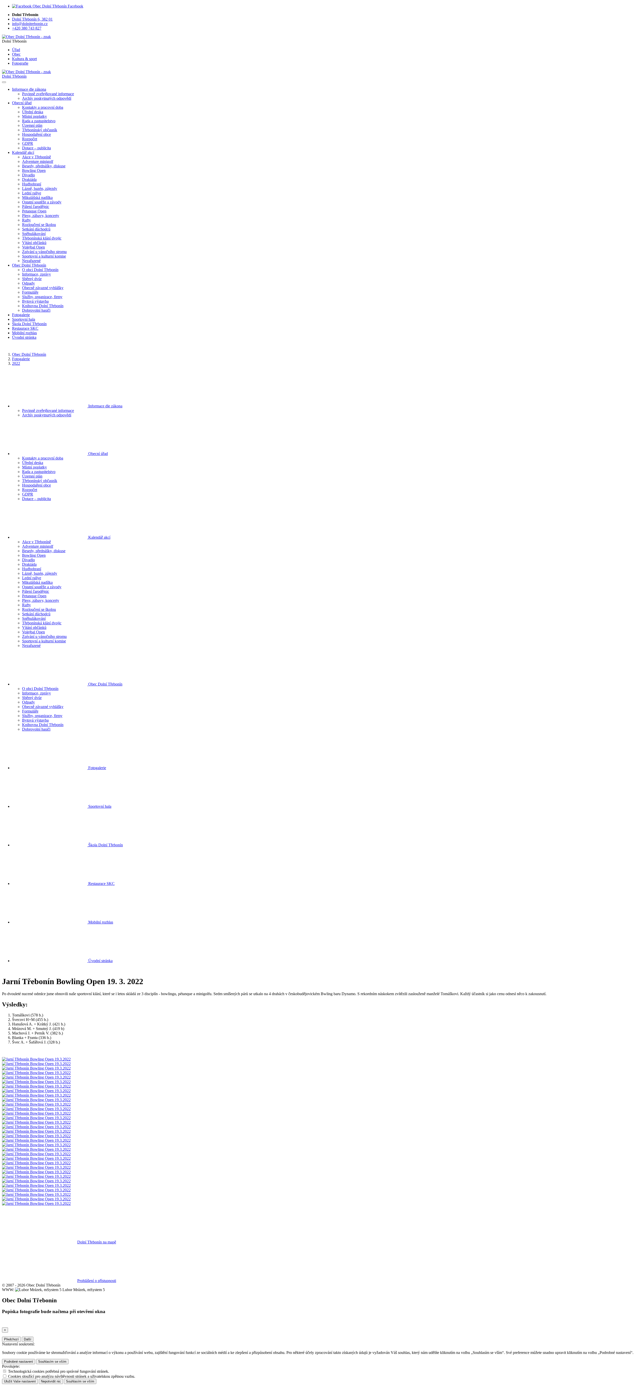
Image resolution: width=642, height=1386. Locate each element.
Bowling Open (34, 170)
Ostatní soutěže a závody (41, 202)
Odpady (28, 283)
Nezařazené (31, 261)
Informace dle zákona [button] (29, 89)
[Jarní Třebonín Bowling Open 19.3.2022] (36, 1059)
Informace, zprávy (36, 274)
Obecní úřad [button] (22, 103)
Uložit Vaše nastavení (20, 1381)
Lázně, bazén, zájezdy (39, 188)
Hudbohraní (31, 184)
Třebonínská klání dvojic (41, 238)
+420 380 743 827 (26, 28)
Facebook (75, 6)
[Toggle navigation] (4, 82)
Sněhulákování (34, 234)
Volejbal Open (33, 247)
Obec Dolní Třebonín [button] (29, 265)
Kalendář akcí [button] (23, 152)
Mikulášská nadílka (37, 197)
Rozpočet (29, 139)
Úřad (16, 50)
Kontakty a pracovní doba (42, 107)
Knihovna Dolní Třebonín (42, 306)
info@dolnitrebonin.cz (30, 24)
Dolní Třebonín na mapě (96, 1242)
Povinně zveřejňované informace (48, 94)
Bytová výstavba (35, 301)
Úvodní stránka (24, 337)
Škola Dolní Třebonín (29, 324)
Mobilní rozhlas (24, 333)
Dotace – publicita (36, 148)
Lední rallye (31, 193)
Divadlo (28, 175)
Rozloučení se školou (39, 224)
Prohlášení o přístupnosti (96, 1281)
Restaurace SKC (25, 328)
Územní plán (32, 125)
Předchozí (11, 1339)
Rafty (26, 220)
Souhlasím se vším (52, 1361)
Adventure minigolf (37, 161)
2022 (16, 363)
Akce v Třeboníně (36, 157)
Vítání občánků (34, 243)
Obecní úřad (97, 453)
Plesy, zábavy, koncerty (40, 215)
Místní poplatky (34, 116)
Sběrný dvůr (32, 279)
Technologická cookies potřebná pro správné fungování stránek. (58, 1371)
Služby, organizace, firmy (42, 297)
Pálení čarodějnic (35, 206)
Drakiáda (29, 179)
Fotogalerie (21, 315)
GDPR (27, 143)
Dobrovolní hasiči (36, 310)
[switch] (4, 1371)
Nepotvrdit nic (51, 1381)
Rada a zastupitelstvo (38, 121)
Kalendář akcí (98, 537)
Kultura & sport (24, 59)
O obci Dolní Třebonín (40, 270)
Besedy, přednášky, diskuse (43, 166)
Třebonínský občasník (39, 130)
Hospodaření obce (36, 134)
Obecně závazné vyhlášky (42, 288)
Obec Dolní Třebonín (29, 354)
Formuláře (30, 292)
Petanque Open (34, 211)
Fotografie (20, 63)
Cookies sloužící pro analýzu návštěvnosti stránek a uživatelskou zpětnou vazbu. (71, 1376)
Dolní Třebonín (14, 76)
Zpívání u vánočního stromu (44, 252)
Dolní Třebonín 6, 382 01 (32, 19)
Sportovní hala (23, 319)
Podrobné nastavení (18, 1361)
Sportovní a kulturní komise (44, 256)
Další (27, 1339)
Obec (16, 54)
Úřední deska (32, 112)
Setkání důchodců (36, 229)
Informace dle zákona (104, 406)
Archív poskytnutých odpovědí (46, 98)
